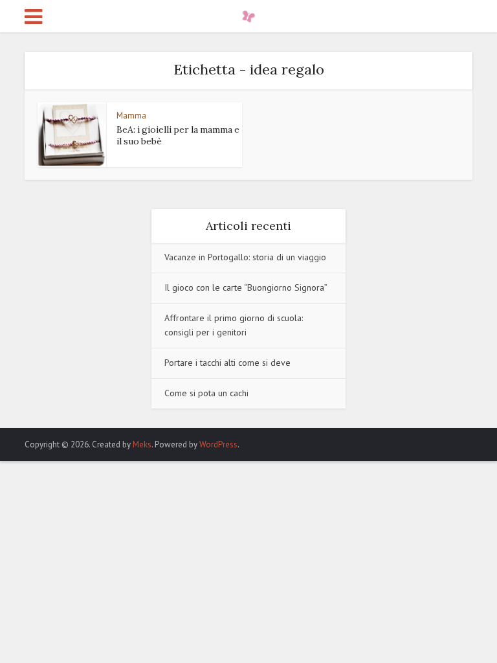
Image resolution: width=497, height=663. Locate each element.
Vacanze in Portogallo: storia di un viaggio (245, 257)
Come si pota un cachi (206, 393)
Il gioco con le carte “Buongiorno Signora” (245, 287)
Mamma (131, 115)
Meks (142, 444)
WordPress (218, 444)
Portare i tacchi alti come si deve (227, 362)
